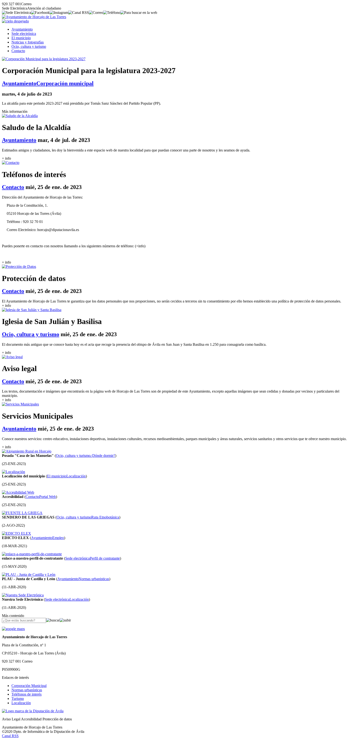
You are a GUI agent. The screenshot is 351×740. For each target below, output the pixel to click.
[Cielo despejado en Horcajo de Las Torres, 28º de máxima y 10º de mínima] (15, 21)
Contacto (18, 51)
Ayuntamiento (22, 29)
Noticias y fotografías (27, 42)
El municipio (21, 38)
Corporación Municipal (29, 686)
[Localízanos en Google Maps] (13, 629)
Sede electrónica (23, 34)
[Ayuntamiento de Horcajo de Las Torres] (34, 17)
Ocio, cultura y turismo (28, 46)
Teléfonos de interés (26, 694)
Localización (21, 703)
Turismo (17, 699)
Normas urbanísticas (26, 690)
